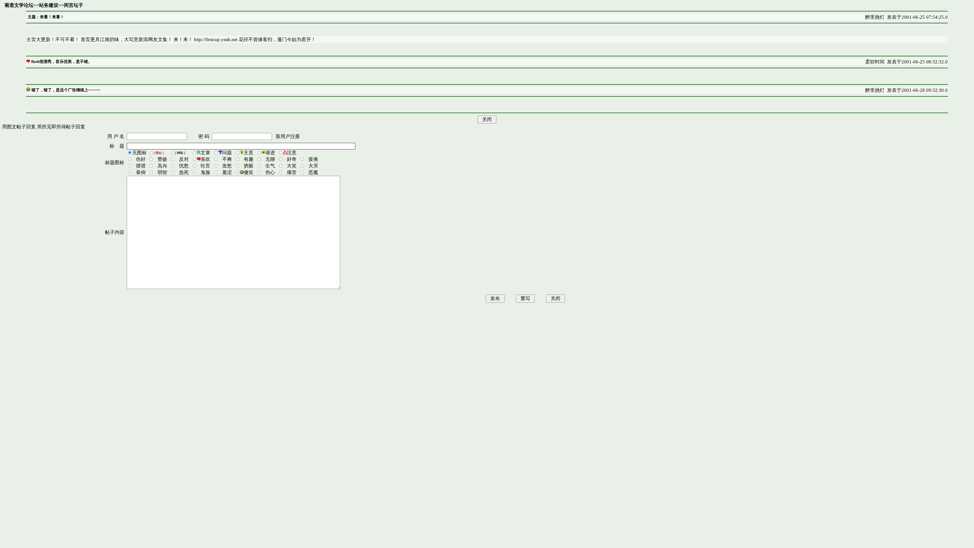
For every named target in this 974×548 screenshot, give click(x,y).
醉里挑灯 (874, 17)
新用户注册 (288, 136)
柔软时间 (874, 61)
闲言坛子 (73, 5)
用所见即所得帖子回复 (61, 126)
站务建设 (48, 5)
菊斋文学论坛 (19, 5)
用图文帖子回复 (19, 126)
